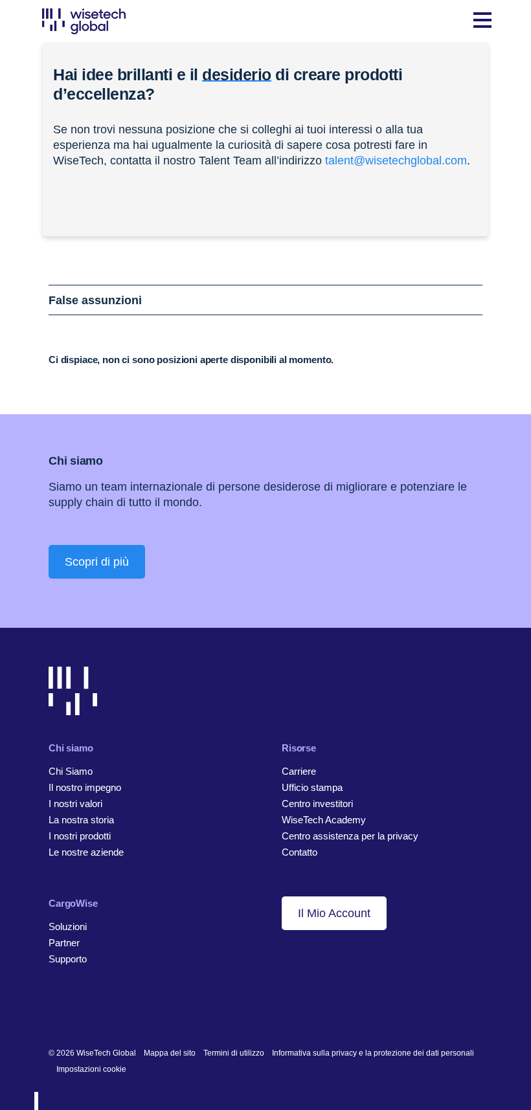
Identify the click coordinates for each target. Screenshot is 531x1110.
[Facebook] (75, 1011)
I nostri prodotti (80, 835)
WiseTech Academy (324, 819)
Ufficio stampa (312, 787)
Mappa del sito (170, 1053)
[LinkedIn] (55, 1011)
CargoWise (73, 903)
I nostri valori (75, 803)
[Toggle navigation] (482, 21)
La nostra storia (81, 819)
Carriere (299, 771)
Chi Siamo (71, 771)
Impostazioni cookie (91, 1069)
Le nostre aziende (86, 852)
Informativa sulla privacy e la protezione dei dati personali (373, 1053)
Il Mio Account (334, 913)
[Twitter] (95, 1011)
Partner (64, 942)
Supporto (68, 958)
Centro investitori (317, 803)
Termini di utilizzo (233, 1053)
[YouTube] (115, 1011)
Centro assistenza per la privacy (350, 835)
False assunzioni (95, 300)
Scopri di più (97, 561)
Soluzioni (68, 926)
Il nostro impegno (85, 787)
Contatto (299, 852)
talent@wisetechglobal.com (396, 160)
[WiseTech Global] (84, 21)
